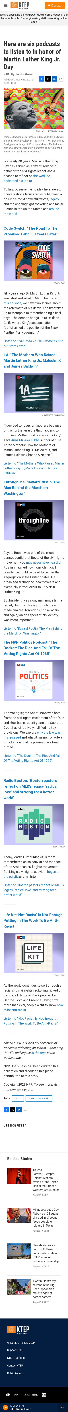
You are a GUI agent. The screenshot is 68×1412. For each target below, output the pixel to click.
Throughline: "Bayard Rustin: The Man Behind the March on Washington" (32, 488)
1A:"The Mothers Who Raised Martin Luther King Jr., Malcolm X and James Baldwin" (32, 360)
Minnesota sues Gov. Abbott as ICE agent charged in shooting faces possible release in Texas (46, 1217)
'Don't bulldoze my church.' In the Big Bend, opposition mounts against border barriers (44, 1289)
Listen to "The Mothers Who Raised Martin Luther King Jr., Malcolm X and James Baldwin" (34, 468)
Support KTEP (15, 1350)
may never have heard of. (44, 562)
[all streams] (63, 1407)
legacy (54, 199)
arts (17, 1098)
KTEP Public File (16, 1358)
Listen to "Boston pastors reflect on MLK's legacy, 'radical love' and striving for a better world (34, 890)
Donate (56, 5)
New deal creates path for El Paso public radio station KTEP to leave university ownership (46, 1253)
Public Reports (15, 1373)
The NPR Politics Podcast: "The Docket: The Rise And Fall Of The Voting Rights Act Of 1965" (32, 648)
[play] (5, 1407)
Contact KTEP (15, 1365)
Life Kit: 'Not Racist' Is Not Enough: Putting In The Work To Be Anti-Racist (33, 920)
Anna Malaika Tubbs (25, 440)
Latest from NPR (39, 1098)
